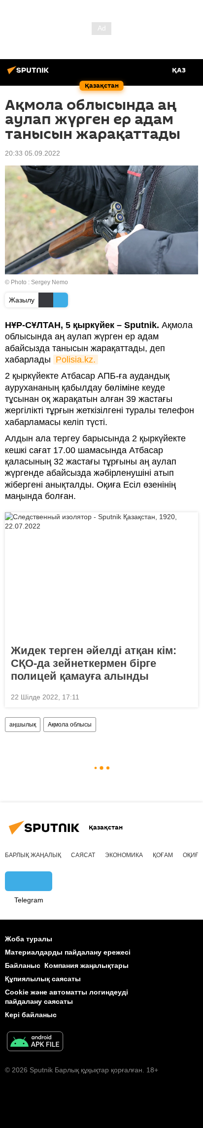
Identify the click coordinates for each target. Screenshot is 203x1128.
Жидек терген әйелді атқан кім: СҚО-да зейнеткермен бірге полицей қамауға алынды (93, 663)
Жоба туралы (28, 939)
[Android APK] (34, 1042)
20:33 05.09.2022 (32, 153)
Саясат (83, 855)
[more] (187, 696)
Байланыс (22, 965)
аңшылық (22, 724)
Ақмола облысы (70, 724)
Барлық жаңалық (33, 855)
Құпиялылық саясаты (43, 979)
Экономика (124, 855)
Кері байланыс (31, 1015)
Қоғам (163, 855)
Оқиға (193, 855)
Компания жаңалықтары (86, 965)
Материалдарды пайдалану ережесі (68, 952)
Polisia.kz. (76, 360)
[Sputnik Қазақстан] (29, 74)
